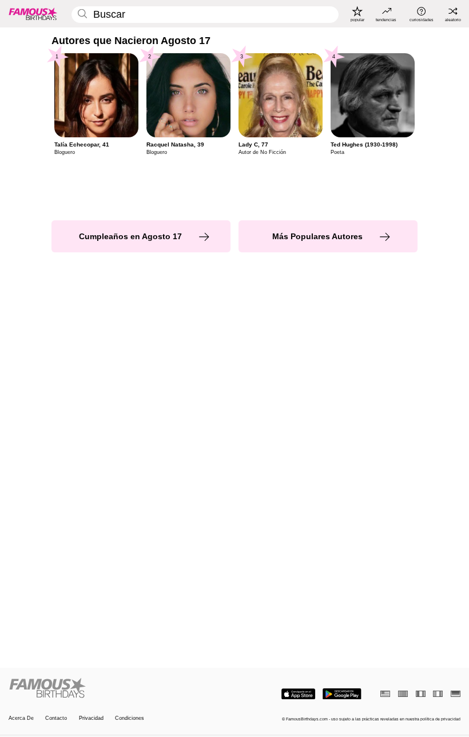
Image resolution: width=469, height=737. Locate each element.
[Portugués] (403, 694)
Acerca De (21, 718)
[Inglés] (385, 694)
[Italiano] (438, 694)
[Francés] (421, 694)
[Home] (119, 688)
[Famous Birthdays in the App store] (298, 694)
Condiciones (129, 718)
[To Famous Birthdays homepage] (33, 14)
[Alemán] (455, 694)
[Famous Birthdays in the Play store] (342, 694)
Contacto (56, 718)
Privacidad (91, 718)
